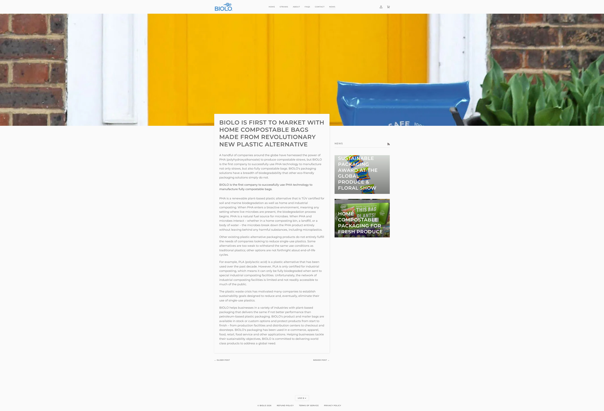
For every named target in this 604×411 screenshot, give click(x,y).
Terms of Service (309, 405)
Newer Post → (321, 360)
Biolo (263, 405)
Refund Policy (285, 405)
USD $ (301, 398)
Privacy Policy (332, 405)
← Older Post (222, 360)
